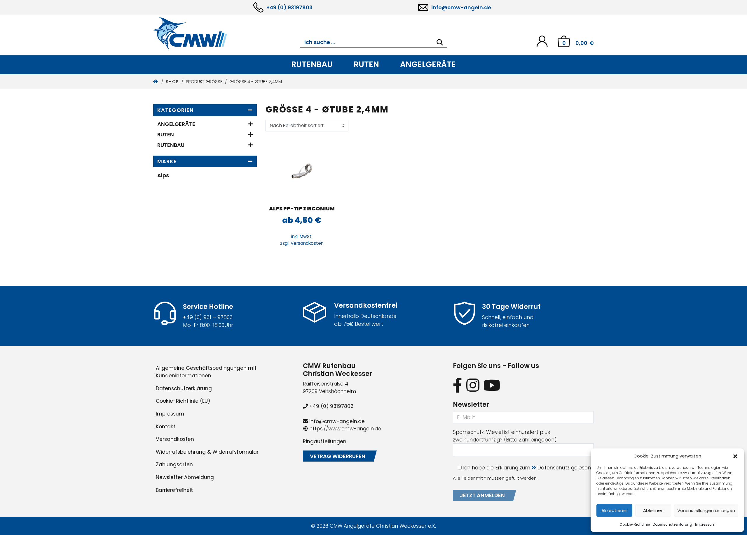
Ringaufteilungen (324, 441)
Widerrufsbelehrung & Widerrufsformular (207, 451)
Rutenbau (312, 64)
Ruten (366, 64)
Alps (163, 175)
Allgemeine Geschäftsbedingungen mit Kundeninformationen (206, 372)
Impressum (705, 524)
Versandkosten (307, 243)
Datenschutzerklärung (672, 524)
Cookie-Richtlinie (634, 524)
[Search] (439, 42)
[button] (735, 456)
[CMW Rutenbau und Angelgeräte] (226, 33)
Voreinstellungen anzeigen (706, 510)
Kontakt (165, 426)
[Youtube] (492, 385)
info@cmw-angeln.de (461, 7)
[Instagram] (472, 385)
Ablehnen (653, 510)
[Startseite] (156, 82)
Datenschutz (553, 467)
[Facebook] (457, 385)
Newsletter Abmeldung (185, 477)
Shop (172, 82)
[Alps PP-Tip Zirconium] (302, 171)
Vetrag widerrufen (337, 456)
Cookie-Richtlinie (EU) (183, 400)
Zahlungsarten (174, 464)
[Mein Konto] (542, 41)
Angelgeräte (428, 64)
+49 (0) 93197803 (289, 7)
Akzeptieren (614, 510)
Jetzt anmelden (482, 495)
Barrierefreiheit (174, 490)
